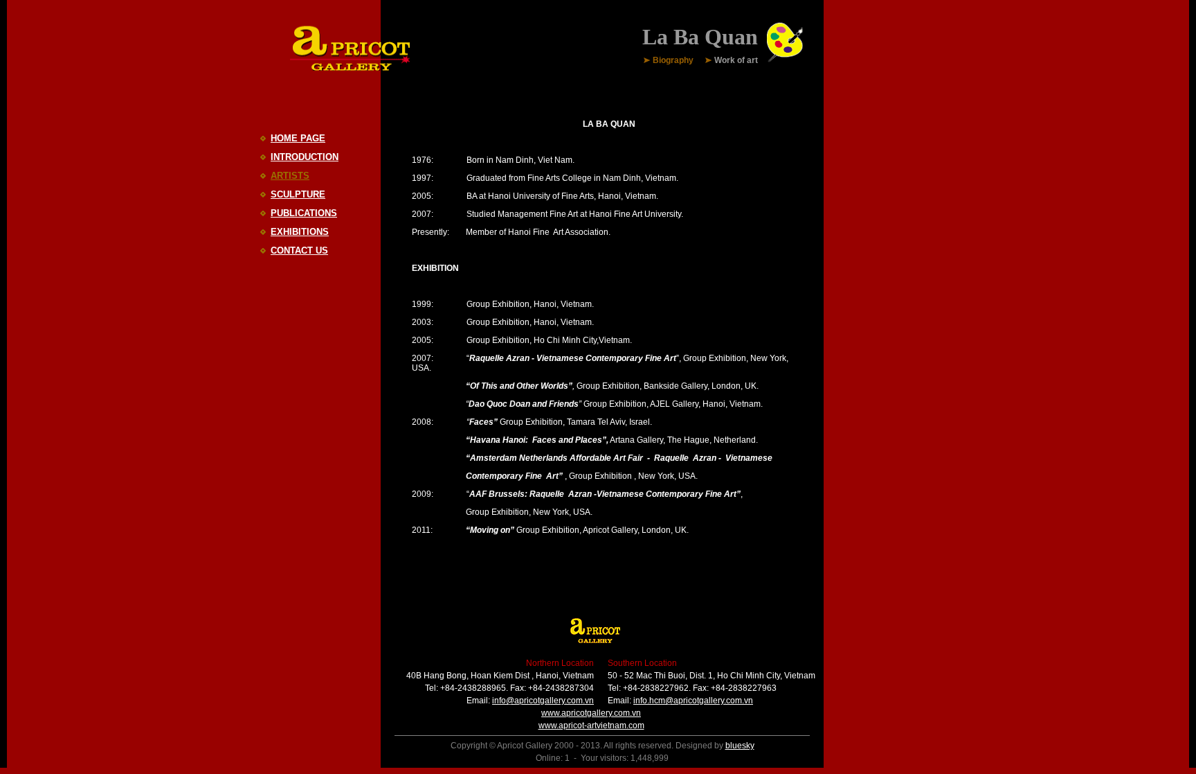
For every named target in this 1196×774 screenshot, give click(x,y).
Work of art (736, 61)
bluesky (739, 745)
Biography (673, 61)
